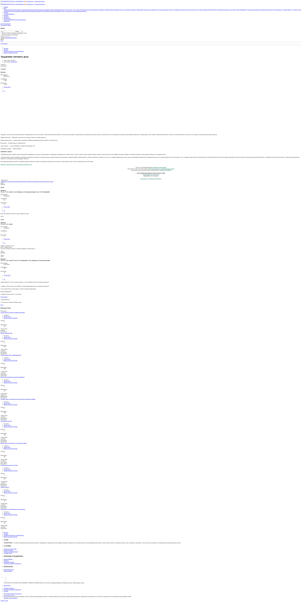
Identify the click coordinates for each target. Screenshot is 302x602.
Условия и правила (9, 588)
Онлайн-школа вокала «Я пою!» (9, 465)
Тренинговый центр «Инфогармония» (11, 355)
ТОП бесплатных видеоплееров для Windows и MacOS (95, 9)
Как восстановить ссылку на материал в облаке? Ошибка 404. (126, 9)
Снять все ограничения (10, 549)
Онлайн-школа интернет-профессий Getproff (13, 312)
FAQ (5, 8)
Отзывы (6, 7)
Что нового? (7, 18)
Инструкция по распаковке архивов (44, 9)
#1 (4, 91)
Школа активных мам (6, 333)
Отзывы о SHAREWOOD (11, 551)
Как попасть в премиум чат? (151, 9)
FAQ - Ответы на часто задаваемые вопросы (74, 11)
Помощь (6, 12)
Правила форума (8, 9)
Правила (6, 560)
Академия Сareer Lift (6, 421)
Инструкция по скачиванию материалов (24, 9)
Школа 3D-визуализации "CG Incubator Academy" (14, 443)
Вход (2, 40)
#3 (4, 243)
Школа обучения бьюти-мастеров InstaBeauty (13, 377)
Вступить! (19, 593)
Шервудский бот (8, 550)
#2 (4, 211)
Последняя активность (20, 19)
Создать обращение (9, 14)
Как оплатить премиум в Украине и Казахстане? (260, 9)
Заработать (7, 21)
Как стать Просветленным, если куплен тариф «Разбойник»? (230, 9)
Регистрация (4, 43)
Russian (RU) (7, 585)
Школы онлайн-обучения (10, 318)
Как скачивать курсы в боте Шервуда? (52, 11)
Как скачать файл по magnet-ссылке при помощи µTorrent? (25, 11)
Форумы (6, 15)
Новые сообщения (9, 19)
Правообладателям (9, 562)
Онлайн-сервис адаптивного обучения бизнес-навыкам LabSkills (18, 399)
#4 (4, 279)
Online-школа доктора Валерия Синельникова (13, 509)
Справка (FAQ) (8, 553)
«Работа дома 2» (5, 487)
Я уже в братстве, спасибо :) (9, 595)
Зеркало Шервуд (8, 559)
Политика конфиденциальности (12, 563)
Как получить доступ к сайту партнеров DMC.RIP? (200, 9)
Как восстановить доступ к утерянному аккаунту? (172, 9)
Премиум (6, 17)
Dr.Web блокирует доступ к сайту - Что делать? (67, 9)
